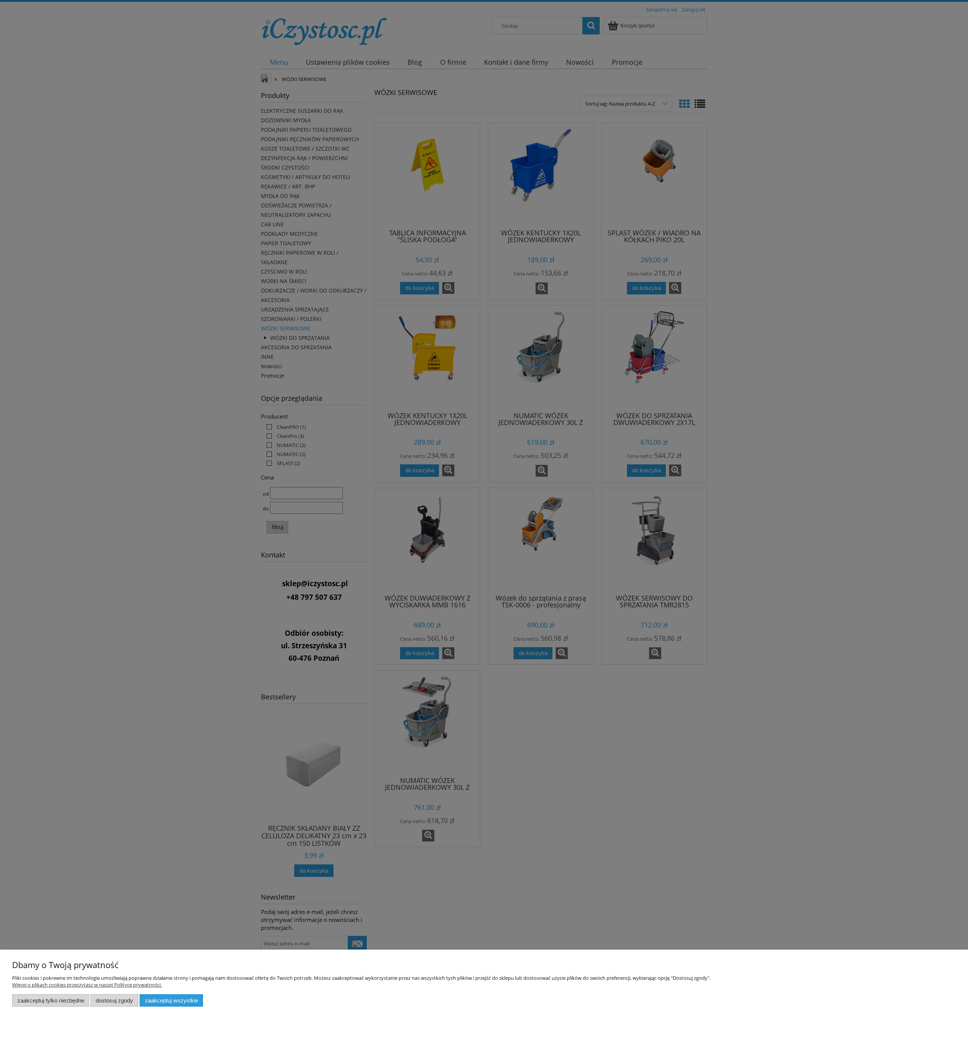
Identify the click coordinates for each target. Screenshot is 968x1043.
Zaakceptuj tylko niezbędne (50, 1000)
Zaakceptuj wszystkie (171, 1000)
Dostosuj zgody (114, 1000)
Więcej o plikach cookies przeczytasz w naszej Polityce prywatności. (87, 984)
